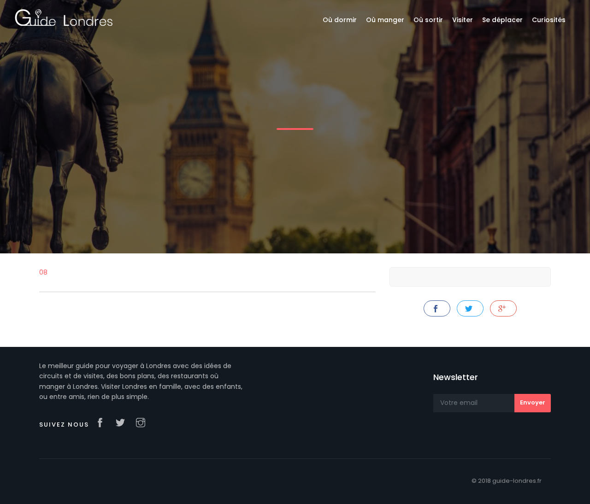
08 (43, 272)
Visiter (462, 19)
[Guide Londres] (64, 17)
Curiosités (549, 19)
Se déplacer (502, 19)
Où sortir (428, 19)
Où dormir (340, 19)
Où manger (385, 19)
